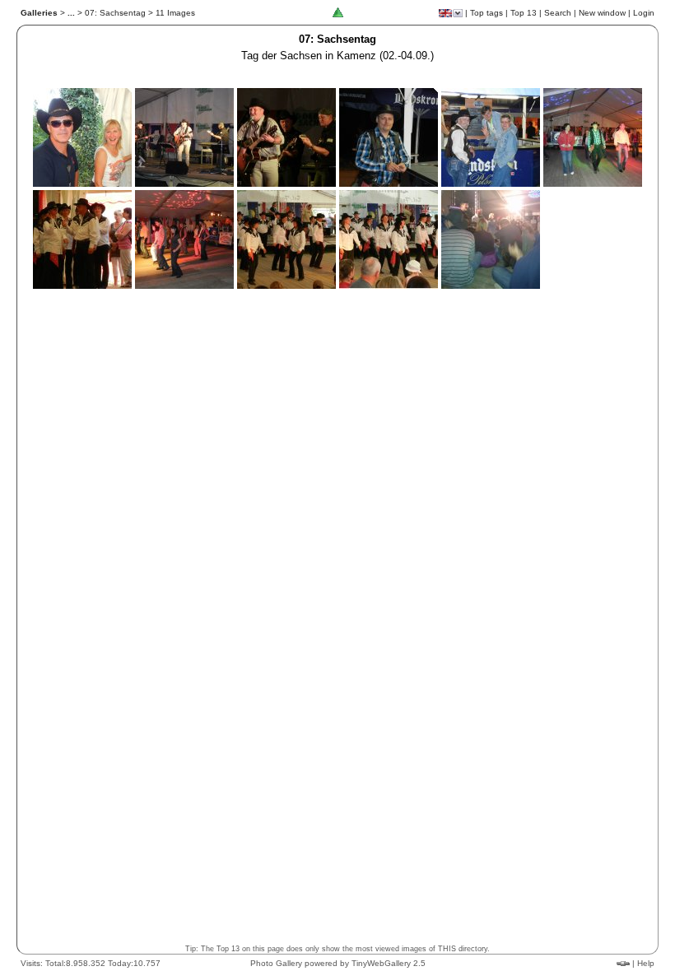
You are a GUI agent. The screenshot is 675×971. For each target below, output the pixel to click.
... (71, 12)
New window (602, 12)
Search (557, 12)
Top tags (486, 12)
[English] (445, 13)
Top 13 (523, 12)
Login (643, 12)
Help (645, 963)
